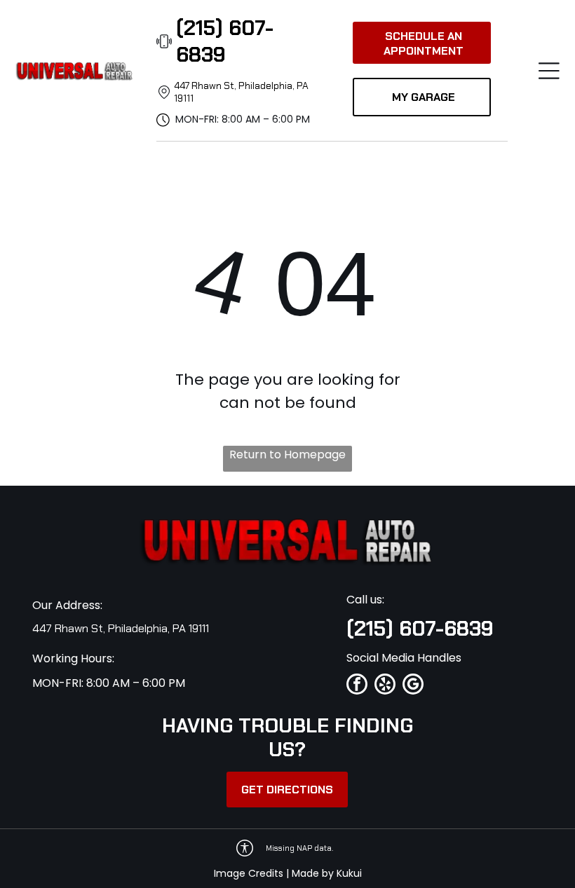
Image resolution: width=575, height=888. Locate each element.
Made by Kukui (327, 873)
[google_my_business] (413, 686)
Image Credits (248, 873)
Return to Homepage (287, 454)
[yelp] (384, 686)
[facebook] (356, 686)
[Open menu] (549, 70)
